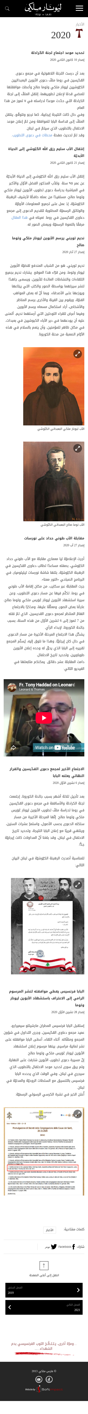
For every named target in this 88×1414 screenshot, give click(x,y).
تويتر (47, 1246)
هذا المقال (19, 217)
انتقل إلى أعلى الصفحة (44, 1275)
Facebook (65, 1246)
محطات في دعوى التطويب (32, 135)
